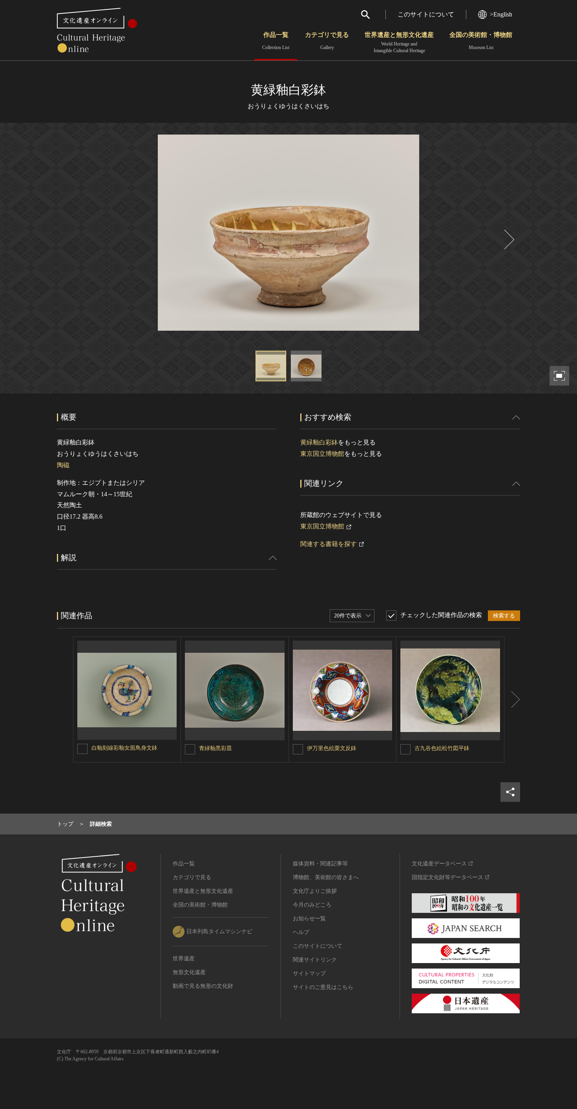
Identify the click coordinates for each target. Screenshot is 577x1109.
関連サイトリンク (315, 960)
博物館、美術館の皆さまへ (326, 877)
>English (501, 14)
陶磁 (63, 465)
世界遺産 (184, 958)
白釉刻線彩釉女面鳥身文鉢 (124, 748)
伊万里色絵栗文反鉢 (331, 748)
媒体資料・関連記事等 (320, 864)
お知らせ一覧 (309, 918)
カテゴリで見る (327, 40)
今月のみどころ (312, 905)
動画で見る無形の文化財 (203, 986)
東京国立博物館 (322, 453)
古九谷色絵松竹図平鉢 (441, 748)
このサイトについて (426, 14)
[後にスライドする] (508, 239)
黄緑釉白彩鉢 (319, 442)
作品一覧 (275, 40)
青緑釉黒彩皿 (215, 748)
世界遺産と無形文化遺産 (399, 42)
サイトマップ (309, 973)
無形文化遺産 (189, 972)
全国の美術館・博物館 (480, 40)
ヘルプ (301, 932)
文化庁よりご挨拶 (315, 891)
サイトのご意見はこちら (323, 987)
